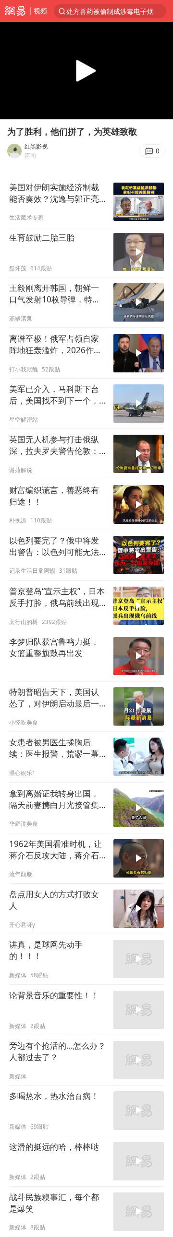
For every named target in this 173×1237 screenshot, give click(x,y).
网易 (15, 11)
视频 (40, 10)
